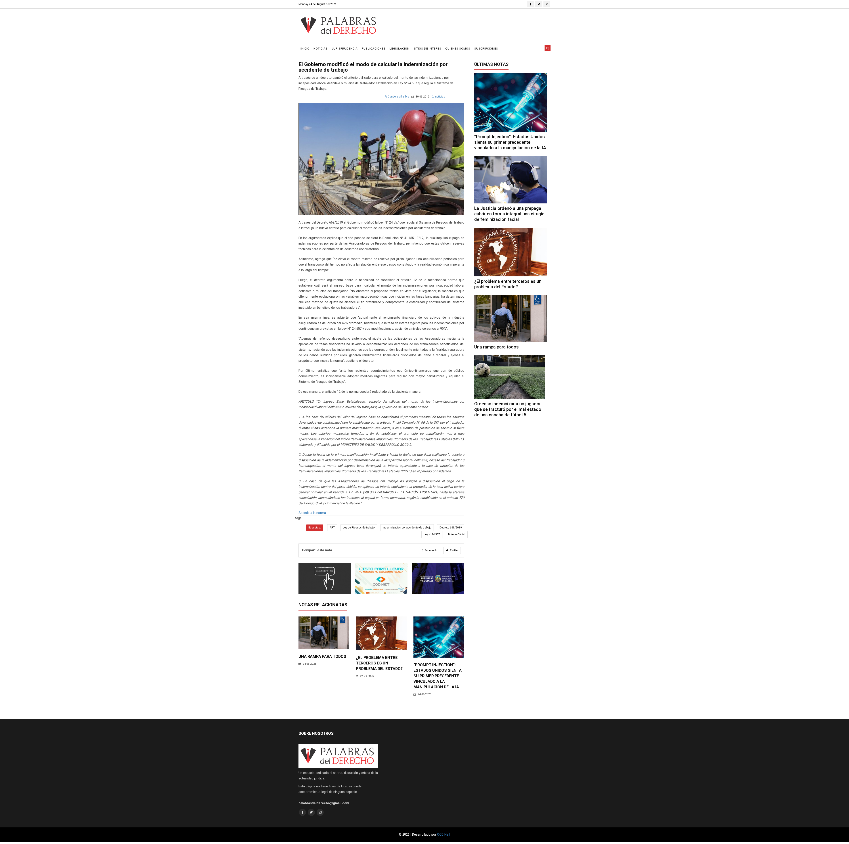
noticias (440, 96)
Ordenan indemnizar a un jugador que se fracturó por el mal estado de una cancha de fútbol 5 (507, 409)
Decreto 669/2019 (451, 527)
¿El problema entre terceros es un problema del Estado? (379, 663)
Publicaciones (374, 48)
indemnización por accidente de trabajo (407, 527)
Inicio (305, 48)
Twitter (453, 550)
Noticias (321, 48)
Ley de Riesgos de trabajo (359, 527)
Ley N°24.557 (432, 534)
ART (332, 527)
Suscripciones (486, 48)
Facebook (430, 550)
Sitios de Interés (427, 48)
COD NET (443, 834)
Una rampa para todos (322, 656)
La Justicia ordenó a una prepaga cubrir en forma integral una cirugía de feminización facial (509, 214)
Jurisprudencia (345, 48)
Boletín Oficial (456, 534)
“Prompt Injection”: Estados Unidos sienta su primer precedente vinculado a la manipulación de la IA (437, 675)
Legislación (399, 48)
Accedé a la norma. (312, 513)
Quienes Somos (457, 48)
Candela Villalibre (398, 96)
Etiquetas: (314, 527)
